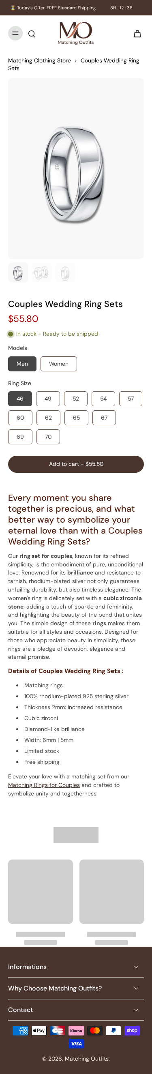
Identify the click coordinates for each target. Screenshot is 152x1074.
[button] (76, 464)
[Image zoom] (76, 168)
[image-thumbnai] (18, 272)
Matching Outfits (87, 1058)
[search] (32, 33)
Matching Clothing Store (39, 60)
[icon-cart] (135, 33)
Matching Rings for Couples (44, 785)
